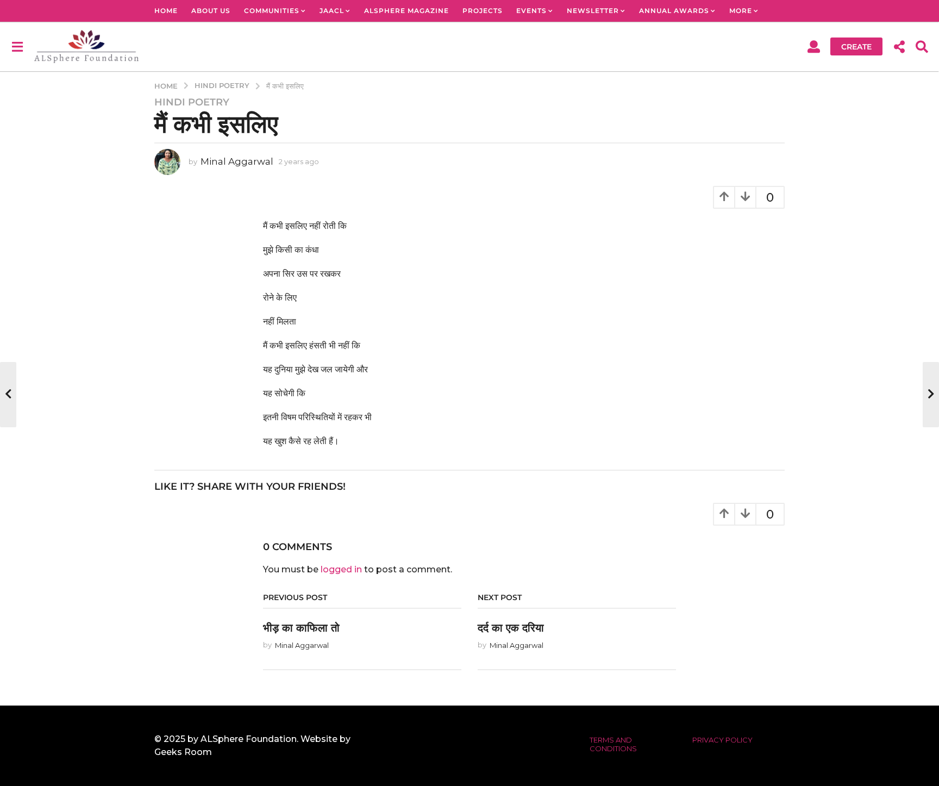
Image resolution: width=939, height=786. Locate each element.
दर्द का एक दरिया (511, 627)
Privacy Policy (722, 739)
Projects (482, 11)
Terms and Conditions (613, 744)
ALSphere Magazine (406, 11)
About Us (210, 11)
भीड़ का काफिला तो (301, 627)
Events (531, 11)
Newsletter (593, 11)
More (740, 11)
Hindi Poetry (191, 102)
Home (166, 11)
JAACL (332, 11)
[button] (17, 46)
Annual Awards (674, 11)
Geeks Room (183, 752)
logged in (341, 569)
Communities (271, 11)
